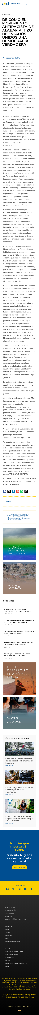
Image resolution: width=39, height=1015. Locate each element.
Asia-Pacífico (10, 957)
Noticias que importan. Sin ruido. (19, 846)
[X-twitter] (13, 889)
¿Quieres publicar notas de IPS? (16, 919)
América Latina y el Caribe (14, 951)
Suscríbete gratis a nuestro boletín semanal (19, 858)
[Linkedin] (31, 889)
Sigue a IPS (9, 926)
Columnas (7, 501)
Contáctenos (9, 913)
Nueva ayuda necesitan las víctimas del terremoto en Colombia (18, 655)
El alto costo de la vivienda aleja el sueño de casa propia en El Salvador (19, 818)
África (7, 948)
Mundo (7, 966)
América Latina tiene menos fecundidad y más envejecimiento (17, 610)
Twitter (7, 932)
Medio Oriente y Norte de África (16, 963)
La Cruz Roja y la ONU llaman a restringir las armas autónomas (19, 789)
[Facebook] (7, 889)
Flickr (7, 938)
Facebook (8, 935)
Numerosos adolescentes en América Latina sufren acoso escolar (18, 644)
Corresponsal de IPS (11, 58)
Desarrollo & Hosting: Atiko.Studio (19, 1006)
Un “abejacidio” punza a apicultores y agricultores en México (19, 632)
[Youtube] (25, 889)
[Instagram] (19, 889)
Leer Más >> (8, 613)
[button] (4, 491)
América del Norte (11, 954)
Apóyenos (8, 916)
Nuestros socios (10, 910)
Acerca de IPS (10, 907)
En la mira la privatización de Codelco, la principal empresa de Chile (19, 621)
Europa (7, 960)
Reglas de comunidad (12, 941)
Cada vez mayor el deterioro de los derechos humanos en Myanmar (19, 761)
